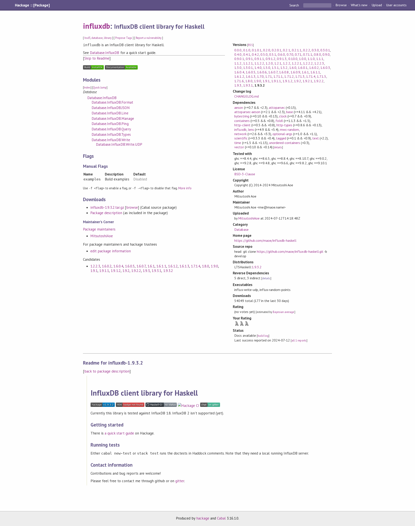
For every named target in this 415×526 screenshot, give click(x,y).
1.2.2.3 (95, 266)
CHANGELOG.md (246, 96)
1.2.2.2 (308, 63)
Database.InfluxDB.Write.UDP (119, 144)
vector (239, 147)
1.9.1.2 (115, 270)
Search (294, 5)
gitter (179, 481)
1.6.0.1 (303, 67)
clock (283, 116)
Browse (340, 5)
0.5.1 (272, 54)
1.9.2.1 (307, 81)
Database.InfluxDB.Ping (110, 123)
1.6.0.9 (295, 72)
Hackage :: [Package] (32, 5)
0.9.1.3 (282, 59)
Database (241, 229)
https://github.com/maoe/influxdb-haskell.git (290, 251)
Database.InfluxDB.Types (111, 134)
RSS (250, 45)
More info (185, 188)
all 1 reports (299, 340)
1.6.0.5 (130, 266)
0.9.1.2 (270, 59)
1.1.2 (237, 63)
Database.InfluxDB (104, 52)
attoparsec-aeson (247, 112)
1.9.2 (125, 270)
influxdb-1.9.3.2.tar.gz (107, 207)
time (237, 143)
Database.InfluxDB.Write (111, 139)
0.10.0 (292, 59)
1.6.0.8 (284, 72)
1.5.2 (283, 67)
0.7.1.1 (307, 54)
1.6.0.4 (118, 266)
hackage (202, 518)
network (240, 134)
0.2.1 (286, 50)
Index (87, 87)
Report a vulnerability (148, 38)
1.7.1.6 (239, 81)
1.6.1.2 (173, 266)
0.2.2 (306, 50)
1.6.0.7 (141, 266)
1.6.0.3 (325, 67)
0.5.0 (264, 54)
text (315, 138)
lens (251, 129)
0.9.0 (326, 54)
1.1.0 (311, 59)
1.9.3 (146, 270)
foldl (279, 120)
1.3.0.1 (248, 67)
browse (132, 207)
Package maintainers (99, 229)
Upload (377, 5)
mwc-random (289, 129)
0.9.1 (249, 59)
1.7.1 (268, 76)
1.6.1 (151, 266)
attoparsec (277, 107)
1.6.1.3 (184, 266)
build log (263, 336)
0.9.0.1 (239, 59)
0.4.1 (246, 54)
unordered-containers (284, 143)
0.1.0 (246, 50)
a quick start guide (119, 433)
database (97, 38)
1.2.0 (269, 63)
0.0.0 (237, 50)
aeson (238, 107)
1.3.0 (237, 67)
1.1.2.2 (259, 63)
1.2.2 (286, 63)
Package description (106, 212)
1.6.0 (292, 67)
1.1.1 (319, 59)
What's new (359, 5)
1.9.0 (214, 266)
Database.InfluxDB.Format (112, 102)
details (278, 147)
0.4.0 (237, 54)
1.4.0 (258, 67)
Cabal (221, 518)
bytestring (241, 116)
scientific (240, 138)
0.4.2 (255, 54)
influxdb (96, 26)
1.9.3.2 (168, 270)
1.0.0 (302, 59)
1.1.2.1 (248, 63)
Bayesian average (283, 312)
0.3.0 (315, 50)
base (289, 112)
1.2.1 (277, 63)
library (108, 38)
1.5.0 (266, 67)
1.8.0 (205, 266)
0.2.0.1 (276, 50)
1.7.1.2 (289, 76)
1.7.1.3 (300, 76)
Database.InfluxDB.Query (111, 129)
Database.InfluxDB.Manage (113, 118)
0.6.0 (281, 54)
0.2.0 (266, 50)
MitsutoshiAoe (101, 236)
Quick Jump (100, 87)
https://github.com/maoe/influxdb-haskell (265, 240)
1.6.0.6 (262, 72)
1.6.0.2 (107, 266)
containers (241, 120)
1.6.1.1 (161, 266)
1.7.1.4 (195, 266)
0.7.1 (298, 54)
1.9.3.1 (156, 270)
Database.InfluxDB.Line (110, 113)
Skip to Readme (96, 58)
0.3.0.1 (325, 50)
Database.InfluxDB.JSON (111, 107)
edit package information (110, 251)
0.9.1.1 (259, 59)
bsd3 (87, 38)
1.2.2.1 (297, 63)
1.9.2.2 (136, 270)
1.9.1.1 (104, 270)
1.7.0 (260, 76)
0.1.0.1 (257, 50)
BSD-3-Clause (244, 174)
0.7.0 (290, 54)
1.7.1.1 (278, 76)
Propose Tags (123, 38)
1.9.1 (93, 270)
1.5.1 (275, 67)
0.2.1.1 (297, 50)
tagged (281, 138)
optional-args (282, 134)
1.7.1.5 (321, 76)
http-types (284, 125)
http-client (242, 125)
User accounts (396, 5)
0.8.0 (317, 54)
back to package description (106, 371)
